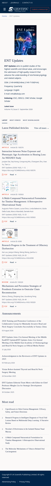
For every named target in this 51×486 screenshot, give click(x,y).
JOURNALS (15, 3)
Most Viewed (15, 120)
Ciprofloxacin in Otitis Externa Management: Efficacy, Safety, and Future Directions (25, 410)
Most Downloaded (31, 120)
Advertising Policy (9, 481)
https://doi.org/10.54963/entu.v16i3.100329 (18, 302)
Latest (4, 120)
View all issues (41, 128)
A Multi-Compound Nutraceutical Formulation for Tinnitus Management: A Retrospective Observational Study (24, 201)
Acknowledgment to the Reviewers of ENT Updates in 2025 (24, 357)
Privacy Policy (24, 481)
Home (4, 16)
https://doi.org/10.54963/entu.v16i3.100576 (18, 170)
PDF (5, 174)
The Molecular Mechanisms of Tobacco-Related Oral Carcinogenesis (24, 450)
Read (13, 174)
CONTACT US (27, 3)
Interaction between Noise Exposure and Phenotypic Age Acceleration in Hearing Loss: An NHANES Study (24, 154)
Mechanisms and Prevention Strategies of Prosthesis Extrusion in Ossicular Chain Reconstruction (21, 289)
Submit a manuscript (40, 9)
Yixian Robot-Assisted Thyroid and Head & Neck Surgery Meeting (22, 370)
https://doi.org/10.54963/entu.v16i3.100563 (18, 217)
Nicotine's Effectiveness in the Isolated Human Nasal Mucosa (24, 430)
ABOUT (5, 3)
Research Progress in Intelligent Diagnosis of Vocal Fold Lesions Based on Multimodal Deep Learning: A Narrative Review (26, 420)
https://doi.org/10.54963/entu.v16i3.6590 (18, 258)
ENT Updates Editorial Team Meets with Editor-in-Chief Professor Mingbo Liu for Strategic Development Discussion (25, 385)
